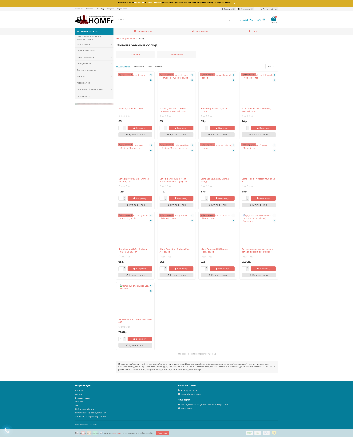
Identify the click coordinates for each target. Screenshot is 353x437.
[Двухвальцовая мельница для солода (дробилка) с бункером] (259, 230)
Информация (83, 385)
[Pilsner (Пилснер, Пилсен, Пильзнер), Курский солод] (176, 89)
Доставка (89, 9)
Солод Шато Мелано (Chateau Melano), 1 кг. (133, 180)
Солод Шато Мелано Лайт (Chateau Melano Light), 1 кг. (173, 180)
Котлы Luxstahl (84, 44)
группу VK (139, 3)
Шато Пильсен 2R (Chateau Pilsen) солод (214, 250)
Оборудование (84, 63)
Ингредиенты (83, 96)
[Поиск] (228, 19)
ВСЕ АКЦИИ (202, 31)
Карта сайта (122, 9)
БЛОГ (254, 31)
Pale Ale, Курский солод (130, 108)
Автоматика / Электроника (90, 89)
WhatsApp (100, 9)
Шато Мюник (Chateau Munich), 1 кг (258, 180)
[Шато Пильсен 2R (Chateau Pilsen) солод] (218, 230)
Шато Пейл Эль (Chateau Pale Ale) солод (175, 250)
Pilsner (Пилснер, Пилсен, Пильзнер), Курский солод (173, 110)
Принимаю (162, 433)
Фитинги (81, 76)
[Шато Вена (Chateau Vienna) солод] (218, 159)
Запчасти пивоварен (87, 70)
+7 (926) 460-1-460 (249, 19)
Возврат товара (82, 398)
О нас (78, 405)
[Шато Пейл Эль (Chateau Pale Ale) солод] (176, 230)
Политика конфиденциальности (91, 413)
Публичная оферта (84, 409)
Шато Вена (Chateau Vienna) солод (215, 180)
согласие (117, 433)
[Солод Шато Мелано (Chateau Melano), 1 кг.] (135, 159)
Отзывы (79, 401)
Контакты (79, 9)
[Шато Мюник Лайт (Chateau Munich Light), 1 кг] (135, 230)
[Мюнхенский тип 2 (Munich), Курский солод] (259, 89)
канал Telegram (153, 3)
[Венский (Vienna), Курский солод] (218, 89)
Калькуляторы (144, 31)
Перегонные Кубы (86, 50)
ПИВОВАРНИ (83, 83)
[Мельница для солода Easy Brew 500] (135, 300)
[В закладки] (151, 75)
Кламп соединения (86, 57)
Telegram (110, 9)
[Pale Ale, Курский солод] (135, 89)
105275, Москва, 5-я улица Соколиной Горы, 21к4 (204, 405)
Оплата (78, 394)
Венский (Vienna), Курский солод (214, 110)
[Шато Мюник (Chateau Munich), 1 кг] (259, 159)
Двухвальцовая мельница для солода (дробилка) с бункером (257, 250)
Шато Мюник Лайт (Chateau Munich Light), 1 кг (132, 250)
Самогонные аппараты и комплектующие (89, 37)
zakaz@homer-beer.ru (191, 394)
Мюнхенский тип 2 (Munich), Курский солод (256, 110)
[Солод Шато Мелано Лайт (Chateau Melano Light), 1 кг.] (176, 159)
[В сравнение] (151, 80)
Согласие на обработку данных (90, 416)
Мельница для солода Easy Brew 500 (135, 320)
